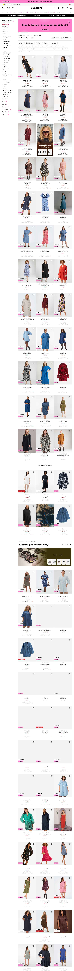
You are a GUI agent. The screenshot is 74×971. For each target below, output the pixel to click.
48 (40, 35)
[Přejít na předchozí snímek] (62, 544)
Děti (13, 7)
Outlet (5, 4)
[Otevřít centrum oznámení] (63, 8)
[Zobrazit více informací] (27, 87)
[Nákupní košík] (71, 8)
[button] (57, 38)
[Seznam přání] (67, 8)
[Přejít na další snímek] (70, 544)
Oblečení (24, 35)
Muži (8, 7)
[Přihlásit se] (59, 8)
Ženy (3, 7)
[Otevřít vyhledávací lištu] (70, 12)
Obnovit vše (32, 52)
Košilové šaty (35, 35)
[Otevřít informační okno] (71, 1)
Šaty (29, 35)
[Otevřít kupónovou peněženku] (55, 8)
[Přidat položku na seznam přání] (33, 57)
